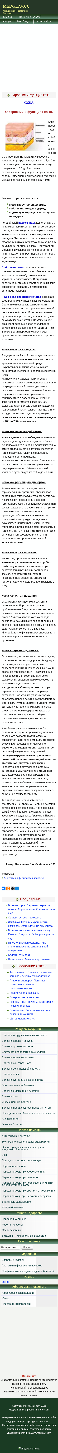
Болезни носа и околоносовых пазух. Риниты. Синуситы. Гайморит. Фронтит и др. (31, 934)
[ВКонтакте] (3, 888)
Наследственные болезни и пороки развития (29, 1113)
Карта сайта (44, 21)
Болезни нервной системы (18, 1057)
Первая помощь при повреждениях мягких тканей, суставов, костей (27, 1184)
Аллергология (10, 1118)
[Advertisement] (29, 58)
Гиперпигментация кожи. (24, 997)
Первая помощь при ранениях (20, 1177)
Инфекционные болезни (16, 1102)
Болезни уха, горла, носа (16, 1063)
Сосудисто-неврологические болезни (24, 1051)
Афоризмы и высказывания (18, 1292)
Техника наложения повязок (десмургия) (26, 1141)
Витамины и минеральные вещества (24, 1235)
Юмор (5, 1298)
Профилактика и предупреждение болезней (28, 1271)
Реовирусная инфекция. (24, 992)
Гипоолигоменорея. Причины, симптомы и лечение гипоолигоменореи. (27, 984)
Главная (8, 16)
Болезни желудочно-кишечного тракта (24, 1035)
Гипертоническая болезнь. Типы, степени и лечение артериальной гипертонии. (28, 946)
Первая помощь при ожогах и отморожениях (28, 1190)
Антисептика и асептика (16, 1136)
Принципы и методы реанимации (22, 1160)
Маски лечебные (12, 1230)
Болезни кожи (10, 1096)
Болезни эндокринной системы (20, 1090)
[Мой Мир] (17, 888)
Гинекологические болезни (18, 1085)
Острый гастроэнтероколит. (24, 917)
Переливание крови (14, 1166)
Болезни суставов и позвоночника (22, 1079)
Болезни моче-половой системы (21, 1068)
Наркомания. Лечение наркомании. (29, 959)
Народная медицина (14, 1219)
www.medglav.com (41, 1433)
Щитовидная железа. (22, 1018)
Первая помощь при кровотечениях (23, 1171)
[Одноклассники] (8, 888)
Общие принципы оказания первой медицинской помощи (23, 1148)
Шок (4, 1154)
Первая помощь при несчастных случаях (26, 1196)
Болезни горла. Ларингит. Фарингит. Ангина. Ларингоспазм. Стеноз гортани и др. (31, 909)
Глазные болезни (12, 1124)
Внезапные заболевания (17, 1201)
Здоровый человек (13, 1259)
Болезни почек (10, 1074)
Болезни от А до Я (30, 16)
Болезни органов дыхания (17, 1046)
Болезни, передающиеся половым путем (26, 1107)
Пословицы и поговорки (16, 1303)
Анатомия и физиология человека (24, 878)
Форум (7, 21)
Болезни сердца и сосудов (17, 1040)
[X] (13, 888)
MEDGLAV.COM (18, 6)
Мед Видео (23, 21)
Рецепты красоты (12, 1224)
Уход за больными (13, 1207)
